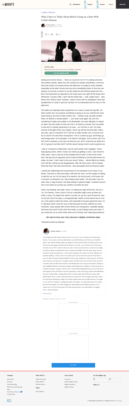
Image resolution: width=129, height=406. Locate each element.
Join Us (122, 4)
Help (8, 389)
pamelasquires (47, 293)
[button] (59, 25)
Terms (120, 400)
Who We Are (10, 379)
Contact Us (67, 379)
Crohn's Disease (48, 12)
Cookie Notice (11, 394)
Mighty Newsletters (69, 384)
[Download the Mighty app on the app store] (100, 380)
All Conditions (40, 391)
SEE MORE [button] (73, 365)
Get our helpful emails (61, 73)
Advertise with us (40, 384)
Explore (90, 4)
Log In (111, 4)
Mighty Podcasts (69, 387)
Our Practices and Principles (14, 387)
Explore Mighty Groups (71, 381)
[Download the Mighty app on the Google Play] (116, 380)
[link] (8, 4)
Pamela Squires (51, 25)
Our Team (9, 381)
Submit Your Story (41, 379)
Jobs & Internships (12, 384)
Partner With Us (40, 381)
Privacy (116, 400)
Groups (102, 4)
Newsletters (76, 4)
